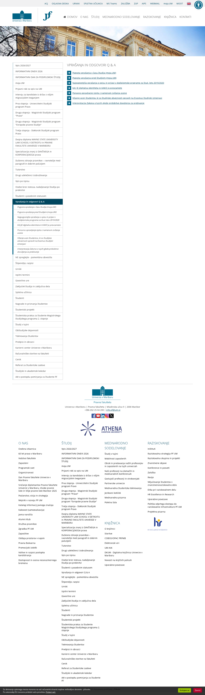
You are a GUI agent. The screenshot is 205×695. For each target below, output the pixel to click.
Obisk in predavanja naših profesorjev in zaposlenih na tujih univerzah (124, 465)
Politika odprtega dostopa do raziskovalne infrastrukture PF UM (165, 505)
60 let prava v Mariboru (30, 453)
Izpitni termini (22, 274)
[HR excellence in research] (157, 529)
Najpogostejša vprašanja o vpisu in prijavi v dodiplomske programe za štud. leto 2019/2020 (118, 82)
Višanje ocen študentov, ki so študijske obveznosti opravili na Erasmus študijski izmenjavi (117, 98)
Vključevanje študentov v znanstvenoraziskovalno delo (162, 483)
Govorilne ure (22, 280)
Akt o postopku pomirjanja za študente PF (36, 376)
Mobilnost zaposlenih (115, 458)
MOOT (179, 3)
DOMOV (72, 17)
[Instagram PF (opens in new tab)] (107, 417)
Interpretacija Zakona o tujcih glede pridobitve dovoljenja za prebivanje (108, 103)
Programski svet (26, 467)
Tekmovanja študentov (26, 336)
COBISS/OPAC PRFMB (115, 538)
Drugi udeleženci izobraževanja (31, 175)
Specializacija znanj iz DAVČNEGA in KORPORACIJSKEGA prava (33, 153)
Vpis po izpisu (22, 181)
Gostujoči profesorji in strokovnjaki (122, 478)
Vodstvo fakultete (27, 458)
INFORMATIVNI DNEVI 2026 (28, 71)
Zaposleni (23, 463)
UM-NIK (108, 547)
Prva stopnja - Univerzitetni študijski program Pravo (33, 105)
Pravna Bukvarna (26, 543)
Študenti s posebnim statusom (30, 196)
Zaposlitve (23, 533)
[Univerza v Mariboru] (22, 15)
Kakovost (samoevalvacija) (31, 509)
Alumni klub (24, 519)
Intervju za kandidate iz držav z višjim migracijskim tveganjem (34, 96)
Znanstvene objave (157, 463)
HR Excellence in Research (161, 494)
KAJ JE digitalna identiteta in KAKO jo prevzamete (97, 88)
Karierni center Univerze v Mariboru (33, 347)
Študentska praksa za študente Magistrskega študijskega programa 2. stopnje (37, 317)
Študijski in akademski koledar (30, 371)
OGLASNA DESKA (60, 3)
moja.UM (168, 3)
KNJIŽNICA (170, 17)
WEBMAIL (155, 3)
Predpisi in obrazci (24, 341)
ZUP (136, 3)
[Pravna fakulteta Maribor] (47, 15)
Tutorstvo (20, 169)
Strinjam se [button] (184, 690)
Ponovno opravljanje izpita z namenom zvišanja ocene (99, 93)
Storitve (108, 533)
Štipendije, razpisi (24, 263)
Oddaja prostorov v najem (31, 538)
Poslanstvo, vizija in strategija (33, 495)
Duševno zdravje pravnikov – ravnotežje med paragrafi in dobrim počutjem (37, 162)
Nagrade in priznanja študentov (31, 303)
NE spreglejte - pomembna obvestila (33, 257)
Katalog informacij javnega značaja (35, 505)
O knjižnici (110, 528)
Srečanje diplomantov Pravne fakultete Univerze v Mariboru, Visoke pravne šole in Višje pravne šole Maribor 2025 (37, 488)
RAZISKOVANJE (152, 17)
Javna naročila (25, 514)
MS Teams (112, 3)
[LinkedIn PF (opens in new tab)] (102, 417)
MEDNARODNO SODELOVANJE (121, 17)
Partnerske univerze (115, 483)
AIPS (144, 3)
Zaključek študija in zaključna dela (32, 286)
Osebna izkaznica (27, 448)
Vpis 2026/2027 (23, 65)
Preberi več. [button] (51, 692)
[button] (198, 4)
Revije (151, 477)
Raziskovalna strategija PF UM (163, 453)
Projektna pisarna (156, 511)
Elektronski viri (112, 543)
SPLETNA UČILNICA (93, 3)
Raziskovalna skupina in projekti (164, 458)
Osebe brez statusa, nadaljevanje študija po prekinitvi (37, 189)
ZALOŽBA (125, 3)
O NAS (84, 17)
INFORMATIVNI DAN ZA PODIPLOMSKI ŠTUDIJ (37, 77)
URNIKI (76, 3)
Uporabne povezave (158, 499)
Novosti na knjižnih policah (118, 560)
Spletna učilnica (23, 292)
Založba (151, 472)
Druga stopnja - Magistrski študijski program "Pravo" (37, 114)
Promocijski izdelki (27, 547)
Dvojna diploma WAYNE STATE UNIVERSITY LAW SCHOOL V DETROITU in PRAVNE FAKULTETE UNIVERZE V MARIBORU (36, 142)
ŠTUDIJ (95, 17)
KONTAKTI (185, 17)
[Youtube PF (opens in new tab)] (98, 417)
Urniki (18, 269)
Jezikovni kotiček (113, 492)
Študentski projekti (24, 309)
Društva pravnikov (27, 524)
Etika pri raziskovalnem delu (162, 489)
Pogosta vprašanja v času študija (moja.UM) (94, 72)
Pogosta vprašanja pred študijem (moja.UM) (94, 77)
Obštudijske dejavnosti (26, 330)
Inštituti (151, 448)
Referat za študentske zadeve (30, 365)
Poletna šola (111, 502)
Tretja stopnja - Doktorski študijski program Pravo (37, 132)
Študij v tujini (22, 324)
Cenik (18, 359)
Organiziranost (25, 472)
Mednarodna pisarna (115, 497)
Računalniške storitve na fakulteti (32, 353)
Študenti (19, 298)
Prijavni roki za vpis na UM (28, 88)
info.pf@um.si (113, 410)
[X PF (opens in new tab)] (111, 417)
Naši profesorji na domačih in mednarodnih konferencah (119, 472)
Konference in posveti (159, 467)
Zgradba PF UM (26, 528)
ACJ (46, 3)
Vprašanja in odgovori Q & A (29, 201)
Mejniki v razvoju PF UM (30, 500)
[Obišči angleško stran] (189, 3)
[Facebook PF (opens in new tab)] (94, 417)
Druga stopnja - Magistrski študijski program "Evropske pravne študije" (37, 123)
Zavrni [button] (197, 690)
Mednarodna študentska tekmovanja (123, 488)
